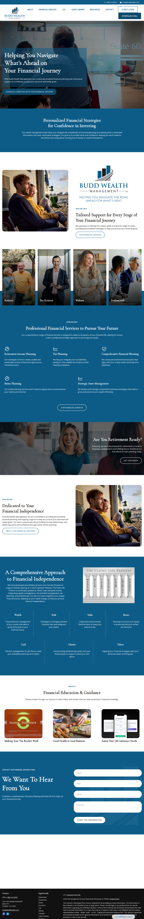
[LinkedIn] (7, 913)
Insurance (42, 905)
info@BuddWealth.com (131, 2)
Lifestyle (41, 913)
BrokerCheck (114, 899)
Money (41, 911)
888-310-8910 (112, 2)
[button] (30, 9)
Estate (40, 903)
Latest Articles (43, 916)
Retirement (42, 897)
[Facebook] (3, 913)
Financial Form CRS (73, 895)
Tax (39, 908)
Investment (42, 900)
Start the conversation (89, 820)
